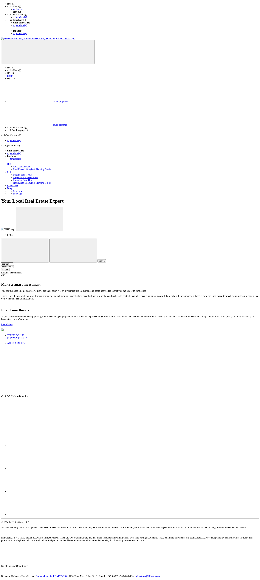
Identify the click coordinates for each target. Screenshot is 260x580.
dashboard (18, 9)
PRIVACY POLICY (17, 338)
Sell (9, 172)
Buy (9, 164)
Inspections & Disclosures (25, 177)
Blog (9, 188)
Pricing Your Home (22, 174)
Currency (17, 191)
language (17, 193)
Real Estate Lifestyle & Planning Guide (32, 169)
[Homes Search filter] (73, 250)
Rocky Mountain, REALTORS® (52, 576)
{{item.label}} (20, 17)
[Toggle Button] (47, 52)
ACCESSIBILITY (16, 343)
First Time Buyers (21, 166)
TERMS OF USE (15, 335)
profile (10, 75)
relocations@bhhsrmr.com (148, 576)
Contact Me (12, 185)
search (5, 270)
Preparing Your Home (23, 180)
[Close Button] (25, 250)
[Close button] (39, 219)
